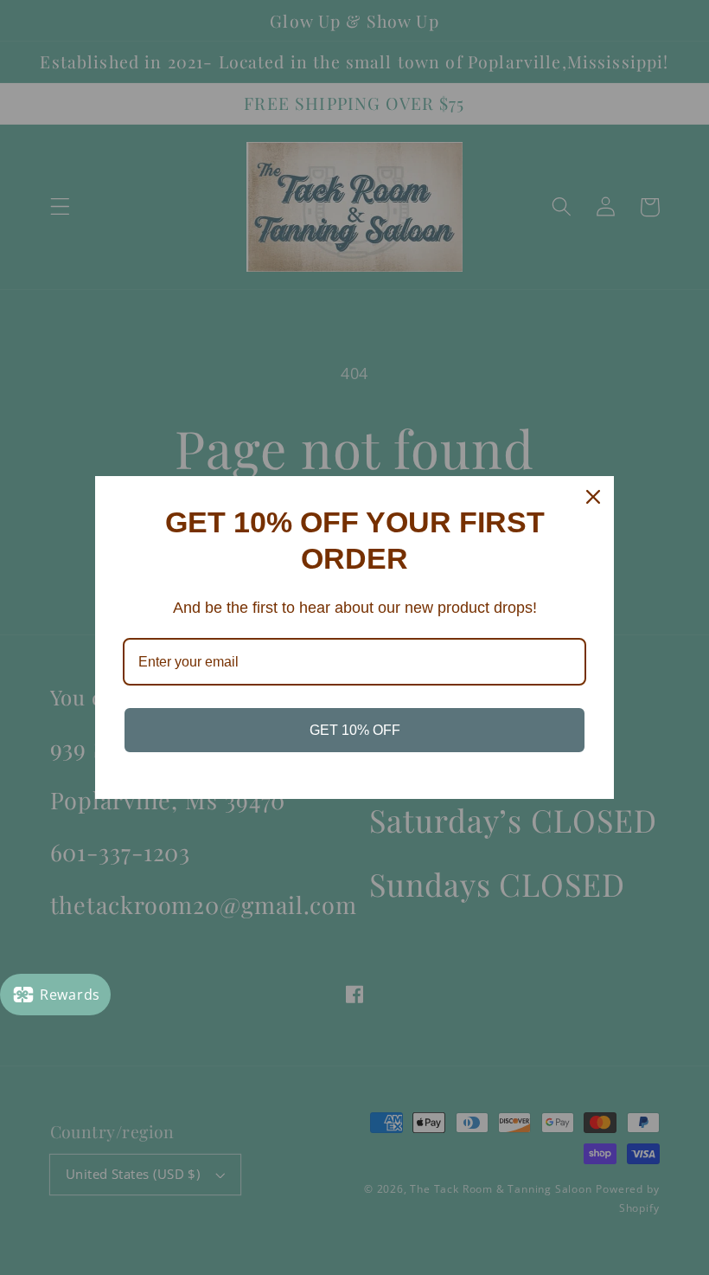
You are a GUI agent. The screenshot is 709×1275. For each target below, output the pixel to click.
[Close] (593, 497)
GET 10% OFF (355, 730)
